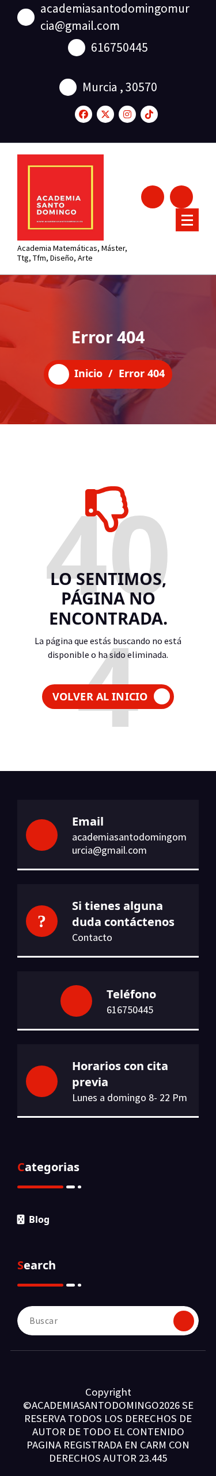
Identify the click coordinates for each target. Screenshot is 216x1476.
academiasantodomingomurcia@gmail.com (115, 17)
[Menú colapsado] (187, 219)
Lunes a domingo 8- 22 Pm (129, 1097)
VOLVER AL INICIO (100, 696)
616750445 (119, 47)
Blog (39, 1219)
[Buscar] (183, 1321)
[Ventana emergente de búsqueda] (152, 196)
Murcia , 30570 (119, 87)
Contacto (92, 937)
